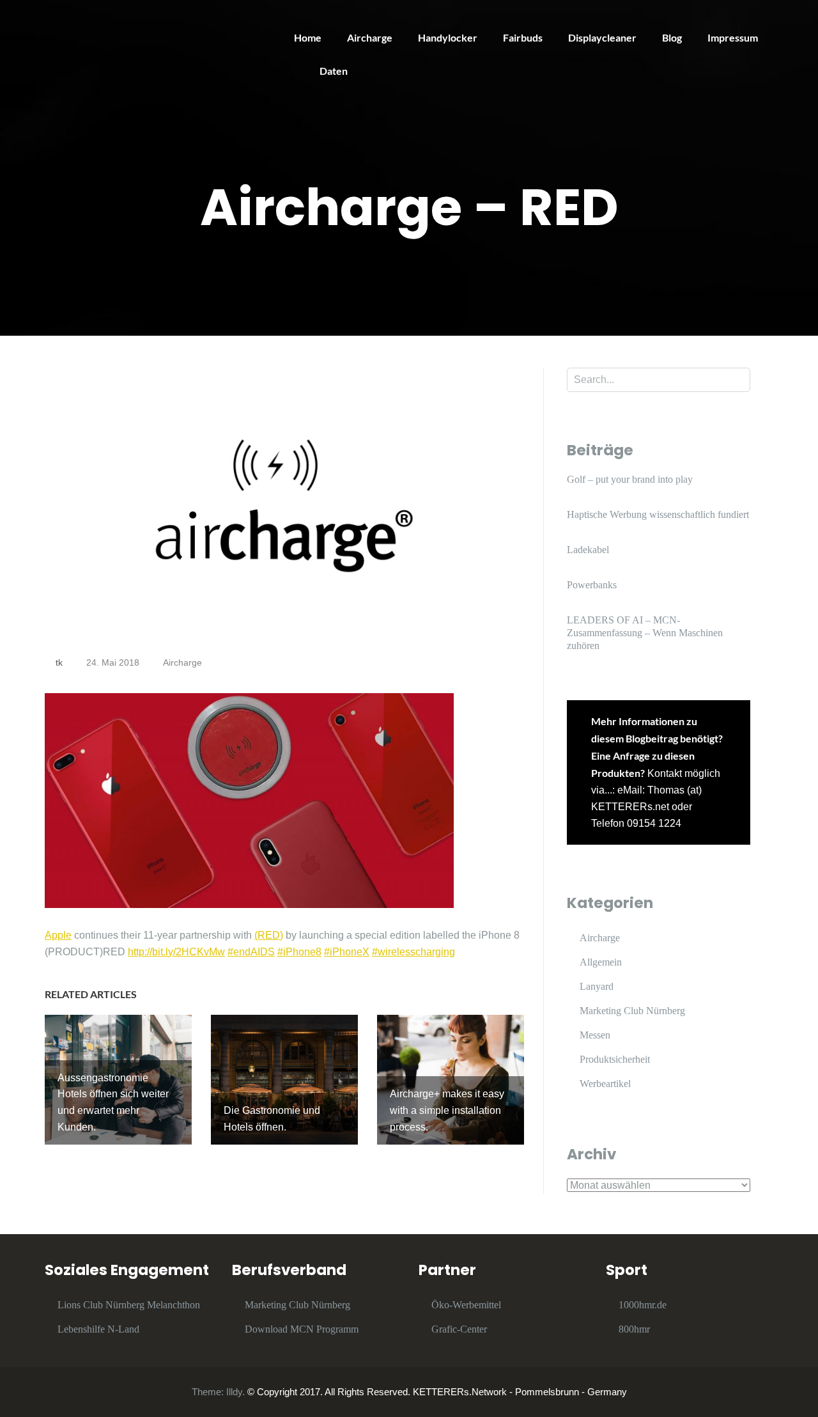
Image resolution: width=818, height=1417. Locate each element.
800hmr (634, 1329)
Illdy (234, 1391)
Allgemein (601, 962)
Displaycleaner (602, 37)
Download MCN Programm (302, 1329)
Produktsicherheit (615, 1059)
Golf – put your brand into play (630, 479)
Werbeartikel (605, 1083)
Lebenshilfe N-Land (98, 1329)
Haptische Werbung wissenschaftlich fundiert (658, 514)
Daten (334, 71)
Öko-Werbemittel (466, 1304)
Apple (58, 935)
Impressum (732, 37)
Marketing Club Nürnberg (632, 1010)
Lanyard (597, 986)
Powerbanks (592, 584)
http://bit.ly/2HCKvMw (176, 951)
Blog (672, 37)
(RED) (268, 935)
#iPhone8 (299, 951)
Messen (595, 1034)
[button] (790, 18)
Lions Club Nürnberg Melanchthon (129, 1304)
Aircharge (369, 37)
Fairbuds (523, 37)
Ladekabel (588, 549)
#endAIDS (251, 951)
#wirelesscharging (413, 951)
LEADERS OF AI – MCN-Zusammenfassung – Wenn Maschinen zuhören (645, 633)
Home (307, 37)
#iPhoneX (346, 951)
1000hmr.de (643, 1304)
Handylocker (447, 37)
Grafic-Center (459, 1329)
